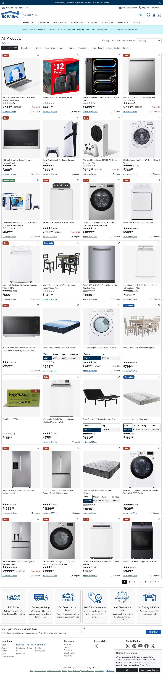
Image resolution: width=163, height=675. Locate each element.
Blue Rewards (69, 653)
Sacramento (40, 651)
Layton (4, 651)
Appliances (43, 22)
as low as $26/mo (10, 513)
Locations (6, 641)
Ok (127, 670)
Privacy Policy (145, 665)
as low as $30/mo (90, 111)
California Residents (87, 671)
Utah (3, 644)
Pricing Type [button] (97, 48)
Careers (67, 647)
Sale (137, 22)
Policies (64, 671)
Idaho (30, 644)
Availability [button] (82, 48)
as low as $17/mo (90, 576)
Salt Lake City (11, 7)
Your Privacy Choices (149, 670)
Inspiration (107, 22)
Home (32, 671)
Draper (4, 648)
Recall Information (40, 671)
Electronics (60, 22)
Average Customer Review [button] (118, 48)
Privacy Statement (74, 671)
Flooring (92, 22)
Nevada (20, 644)
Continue (153, 632)
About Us (68, 656)
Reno (18, 651)
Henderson (20, 648)
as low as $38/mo (50, 513)
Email (84, 628)
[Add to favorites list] (38, 55)
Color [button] (62, 48)
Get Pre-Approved (129, 7)
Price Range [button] (50, 48)
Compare (36, 111)
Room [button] (71, 48)
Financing (68, 650)
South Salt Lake (7, 656)
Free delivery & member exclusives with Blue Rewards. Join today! (81, 3)
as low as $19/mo (130, 513)
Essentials (123, 22)
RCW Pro (67, 644)
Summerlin (20, 654)
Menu (157, 7)
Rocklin (38, 648)
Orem (3, 654)
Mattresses (77, 22)
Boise (29, 648)
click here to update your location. (125, 29)
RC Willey (5, 43)
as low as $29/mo (90, 299)
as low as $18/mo (50, 174)
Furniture (28, 22)
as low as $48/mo (10, 576)
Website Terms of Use (54, 671)
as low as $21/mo (90, 513)
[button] (18, 2)
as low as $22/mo (90, 237)
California (40, 644)
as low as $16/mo (130, 111)
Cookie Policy (99, 671)
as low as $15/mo (9, 111)
